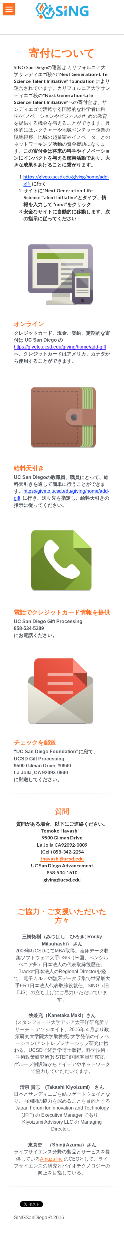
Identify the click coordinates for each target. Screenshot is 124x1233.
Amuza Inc (51, 1158)
